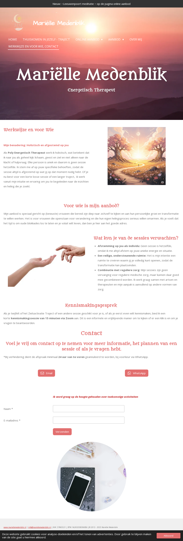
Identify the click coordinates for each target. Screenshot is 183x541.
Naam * (8, 409)
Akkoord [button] (168, 535)
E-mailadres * (12, 420)
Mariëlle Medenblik (59, 23)
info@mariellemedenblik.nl (39, 527)
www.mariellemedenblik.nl (15, 527)
